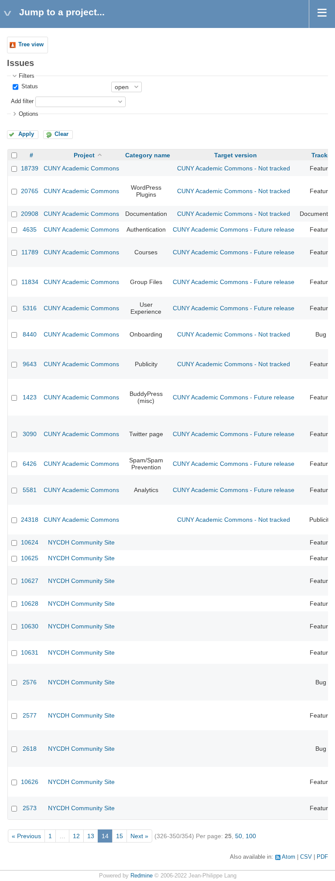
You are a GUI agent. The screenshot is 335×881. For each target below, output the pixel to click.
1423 (30, 397)
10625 (29, 558)
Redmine (141, 876)
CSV (306, 857)
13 (90, 835)
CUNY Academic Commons (81, 168)
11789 (29, 252)
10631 (29, 652)
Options (28, 114)
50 (238, 835)
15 (119, 835)
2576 (30, 682)
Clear (61, 134)
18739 (29, 168)
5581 (30, 489)
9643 (30, 364)
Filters (26, 76)
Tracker (322, 155)
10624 (29, 542)
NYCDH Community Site (81, 542)
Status (29, 86)
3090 (30, 433)
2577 (30, 715)
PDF (322, 857)
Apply (26, 134)
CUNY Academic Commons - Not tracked (233, 168)
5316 (30, 308)
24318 (29, 519)
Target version (235, 155)
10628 (29, 603)
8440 (30, 334)
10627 (29, 580)
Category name (147, 155)
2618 (30, 748)
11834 (29, 281)
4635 (30, 229)
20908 (29, 213)
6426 (30, 463)
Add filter (22, 101)
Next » (139, 835)
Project (84, 155)
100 (251, 835)
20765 (29, 190)
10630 (29, 626)
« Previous (26, 835)
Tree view (31, 45)
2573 (30, 808)
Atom (288, 857)
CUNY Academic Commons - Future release (233, 229)
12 (76, 835)
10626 (29, 781)
